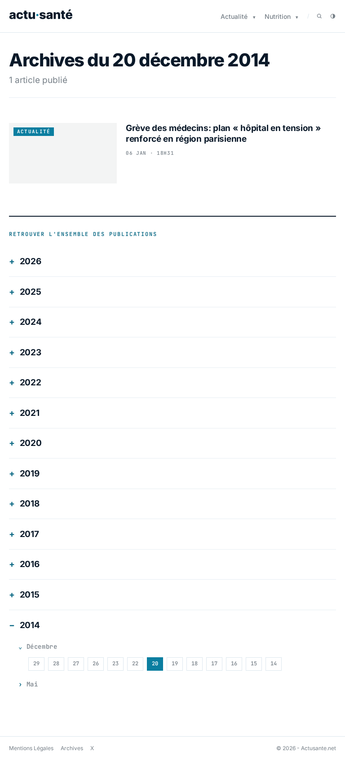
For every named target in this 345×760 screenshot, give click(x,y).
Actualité (234, 16)
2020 (31, 443)
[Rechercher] (319, 16)
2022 (30, 382)
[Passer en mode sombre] (333, 16)
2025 (30, 292)
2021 (30, 413)
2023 (30, 352)
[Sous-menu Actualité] (254, 17)
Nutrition (278, 16)
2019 (30, 473)
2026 (30, 261)
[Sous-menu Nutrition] (297, 17)
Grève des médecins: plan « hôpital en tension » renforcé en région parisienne (223, 133)
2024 (31, 322)
